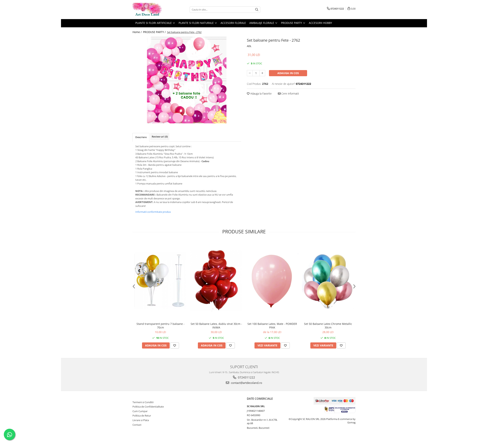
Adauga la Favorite (261, 93)
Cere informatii (290, 93)
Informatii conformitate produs (153, 212)
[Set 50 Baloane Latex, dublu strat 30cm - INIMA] (216, 280)
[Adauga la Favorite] (174, 345)
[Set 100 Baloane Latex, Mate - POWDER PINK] (272, 280)
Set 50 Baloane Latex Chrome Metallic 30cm (328, 325)
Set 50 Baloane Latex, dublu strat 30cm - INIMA (216, 325)
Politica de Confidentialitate (148, 406)
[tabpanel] (186, 80)
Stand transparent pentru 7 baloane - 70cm (160, 325)
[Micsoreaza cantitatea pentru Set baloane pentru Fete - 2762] (250, 73)
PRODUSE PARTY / (154, 32)
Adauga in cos (288, 73)
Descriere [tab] (141, 137)
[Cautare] (256, 9)
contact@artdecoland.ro (246, 383)
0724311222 (246, 377)
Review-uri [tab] (160, 136)
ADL (249, 46)
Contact (136, 424)
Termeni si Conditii (142, 402)
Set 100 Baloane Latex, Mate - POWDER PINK (272, 325)
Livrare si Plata (140, 420)
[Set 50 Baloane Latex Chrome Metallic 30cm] (328, 281)
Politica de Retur (141, 415)
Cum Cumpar (140, 411)
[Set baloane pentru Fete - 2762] (186, 80)
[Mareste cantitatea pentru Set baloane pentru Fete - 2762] (262, 73)
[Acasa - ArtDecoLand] (151, 9)
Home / (137, 32)
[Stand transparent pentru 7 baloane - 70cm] (160, 280)
